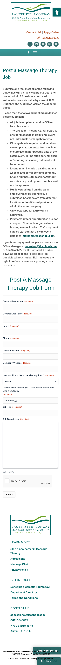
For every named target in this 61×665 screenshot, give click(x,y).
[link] (57, 12)
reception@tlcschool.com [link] (41, 246)
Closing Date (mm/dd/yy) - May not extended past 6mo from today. (28, 391)
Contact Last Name (18, 313)
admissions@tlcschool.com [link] (27, 615)
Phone (11, 338)
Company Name (16, 350)
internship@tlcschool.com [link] (38, 236)
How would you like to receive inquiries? (28, 375)
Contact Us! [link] (33, 32)
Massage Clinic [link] (19, 564)
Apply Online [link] (51, 32)
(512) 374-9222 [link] (50, 38)
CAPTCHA (8, 472)
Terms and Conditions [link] (24, 598)
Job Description (16, 419)
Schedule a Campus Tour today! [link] (30, 587)
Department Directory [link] (23, 592)
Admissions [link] (17, 558)
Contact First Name (18, 301)
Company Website (17, 363)
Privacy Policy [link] (19, 569)
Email (11, 326)
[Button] (26, 53)
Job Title (12, 407)
